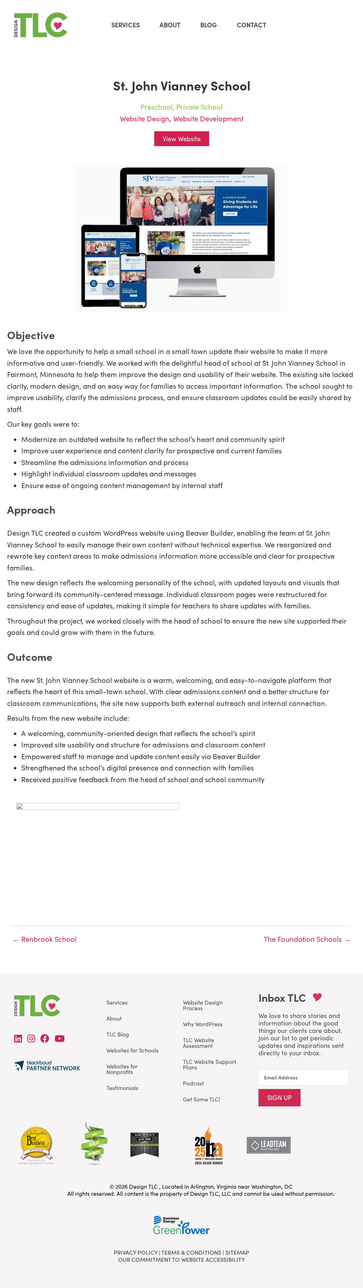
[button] (279, 1097)
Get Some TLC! (201, 1099)
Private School (199, 106)
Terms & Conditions (191, 1252)
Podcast (193, 1083)
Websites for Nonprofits (122, 1069)
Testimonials (122, 1087)
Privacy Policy (135, 1252)
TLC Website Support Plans (209, 1064)
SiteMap (237, 1252)
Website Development (208, 118)
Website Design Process (203, 1005)
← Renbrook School (44, 939)
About (114, 1018)
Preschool (156, 106)
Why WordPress (203, 1024)
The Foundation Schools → (307, 939)
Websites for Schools (132, 1050)
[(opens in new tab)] (208, 1144)
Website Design (144, 118)
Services (117, 1002)
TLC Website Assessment (198, 1042)
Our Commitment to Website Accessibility (181, 1259)
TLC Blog (117, 1034)
